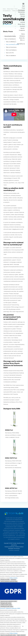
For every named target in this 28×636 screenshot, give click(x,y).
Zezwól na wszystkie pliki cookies (8, 635)
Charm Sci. (22, 38)
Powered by (10, 608)
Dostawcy (22, 36)
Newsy (23, 34)
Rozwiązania (21, 10)
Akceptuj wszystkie (5, 579)
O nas (23, 8)
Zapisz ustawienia (21, 635)
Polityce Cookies (13, 578)
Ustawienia (13, 579)
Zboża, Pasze (21, 24)
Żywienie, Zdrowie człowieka (22, 16)
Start (23, 6)
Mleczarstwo (21, 12)
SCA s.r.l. (22, 40)
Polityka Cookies (19, 546)
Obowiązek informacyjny (14, 548)
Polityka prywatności (9, 546)
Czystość (22, 26)
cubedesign (16, 550)
